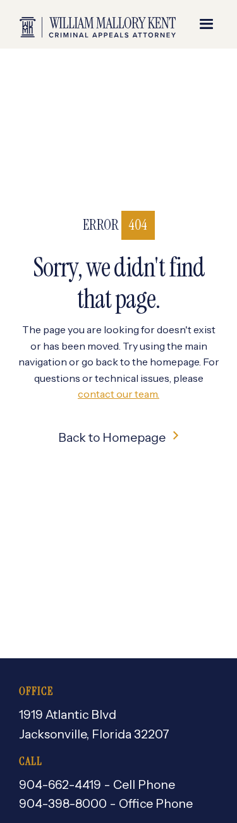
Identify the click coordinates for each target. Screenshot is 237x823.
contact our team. (118, 394)
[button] (207, 25)
